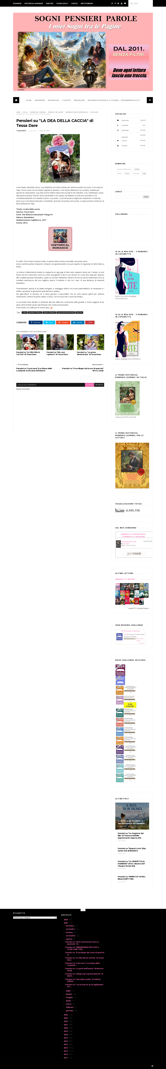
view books (141, 643)
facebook (99, 384)
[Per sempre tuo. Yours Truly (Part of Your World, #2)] (127, 597)
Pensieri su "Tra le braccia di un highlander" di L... (84, 985)
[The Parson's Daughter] (141, 589)
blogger (89, 384)
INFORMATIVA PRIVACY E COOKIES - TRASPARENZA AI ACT (114, 100)
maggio (69, 997)
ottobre (69, 932)
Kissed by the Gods (128, 541)
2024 (66, 1015)
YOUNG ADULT (62, 3)
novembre (70, 929)
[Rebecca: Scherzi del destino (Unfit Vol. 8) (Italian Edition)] (132, 604)
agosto (69, 939)
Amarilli (126, 634)
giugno (69, 994)
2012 (66, 1054)
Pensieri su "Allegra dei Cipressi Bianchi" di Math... (84, 975)
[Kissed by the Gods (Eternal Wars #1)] (118, 547)
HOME (29, 100)
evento (119, 173)
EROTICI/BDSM (87, 3)
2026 (66, 919)
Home (18, 112)
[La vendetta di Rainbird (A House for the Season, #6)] (127, 603)
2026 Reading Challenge (130, 630)
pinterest (133, 136)
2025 (66, 923)
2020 (66, 1028)
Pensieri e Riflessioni (55, 112)
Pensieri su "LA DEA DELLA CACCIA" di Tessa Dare (28, 353)
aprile (68, 1001)
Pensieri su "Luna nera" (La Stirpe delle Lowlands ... (82, 964)
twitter (133, 140)
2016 (66, 1041)
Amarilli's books (125, 579)
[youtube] (121, 3)
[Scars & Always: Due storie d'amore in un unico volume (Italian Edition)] (136, 589)
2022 (66, 1021)
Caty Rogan (126, 543)
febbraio (70, 1007)
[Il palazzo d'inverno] (136, 597)
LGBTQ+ (74, 3)
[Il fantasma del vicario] (146, 597)
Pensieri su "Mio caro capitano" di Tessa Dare (57, 353)
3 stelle (25, 112)
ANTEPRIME (40, 100)
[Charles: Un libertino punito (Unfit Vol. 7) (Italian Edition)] (141, 604)
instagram (133, 130)
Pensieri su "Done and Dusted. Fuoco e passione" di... (82, 943)
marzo (69, 1004)
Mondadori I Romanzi (38, 112)
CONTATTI (66, 100)
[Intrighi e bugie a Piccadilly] (122, 604)
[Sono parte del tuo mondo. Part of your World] (117, 597)
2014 (66, 1048)
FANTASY (49, 3)
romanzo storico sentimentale (77, 112)
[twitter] (118, 3)
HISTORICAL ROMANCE (33, 3)
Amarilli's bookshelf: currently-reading (133, 535)
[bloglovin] (125, 3)
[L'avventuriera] (136, 604)
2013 (66, 1051)
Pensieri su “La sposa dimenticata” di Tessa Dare (89, 353)
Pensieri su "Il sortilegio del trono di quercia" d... (85, 953)
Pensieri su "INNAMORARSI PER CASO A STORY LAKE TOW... (82, 948)
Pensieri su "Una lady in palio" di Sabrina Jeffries (83, 980)
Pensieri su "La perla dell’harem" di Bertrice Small (84, 969)
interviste (136, 173)
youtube (133, 145)
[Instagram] (112, 3)
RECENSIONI (53, 100)
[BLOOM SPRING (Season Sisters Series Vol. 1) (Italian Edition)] (117, 590)
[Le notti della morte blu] (141, 597)
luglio (68, 991)
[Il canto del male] (132, 597)
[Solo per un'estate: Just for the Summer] (122, 597)
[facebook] (115, 3)
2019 (66, 1031)
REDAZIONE (79, 100)
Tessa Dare (94, 112)
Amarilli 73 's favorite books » (138, 608)
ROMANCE (17, 3)
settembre (71, 936)
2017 (66, 1038)
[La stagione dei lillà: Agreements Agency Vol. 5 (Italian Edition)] (117, 604)
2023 (66, 1018)
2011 (66, 1058)
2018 (66, 1034)
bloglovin (133, 120)
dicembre (70, 926)
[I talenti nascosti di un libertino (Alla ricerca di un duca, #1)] (132, 590)
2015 (66, 1044)
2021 (66, 1024)
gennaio (70, 1010)
